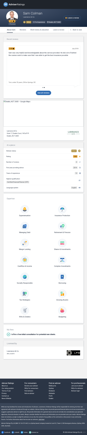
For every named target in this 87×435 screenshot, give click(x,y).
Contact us (5, 396)
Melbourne (52, 386)
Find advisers (29, 391)
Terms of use (6, 391)
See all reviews (43, 93)
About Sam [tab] (11, 30)
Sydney (51, 388)
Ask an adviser (29, 393)
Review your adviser (31, 386)
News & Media (6, 398)
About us (5, 386)
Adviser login (75, 391)
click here (41, 419)
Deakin (51, 398)
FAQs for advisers (77, 388)
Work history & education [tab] (39, 30)
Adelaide (52, 393)
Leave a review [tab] (58, 30)
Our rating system (8, 388)
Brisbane (52, 391)
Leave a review (73, 18)
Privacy (4, 393)
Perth (51, 396)
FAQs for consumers (31, 388)
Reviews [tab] (23, 30)
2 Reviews (12, 24)
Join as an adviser (77, 386)
